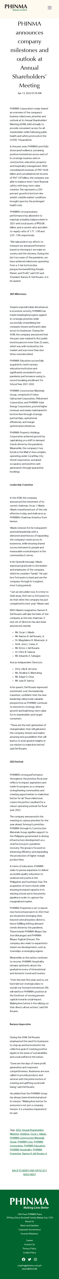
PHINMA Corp (25, 1142)
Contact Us (29, 1244)
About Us (29, 1221)
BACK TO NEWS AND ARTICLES (29, 1170)
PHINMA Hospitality (21, 1150)
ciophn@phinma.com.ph (29, 1265)
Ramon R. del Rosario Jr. (34, 1153)
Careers (29, 1240)
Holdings (25, 1134)
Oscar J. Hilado (38, 1134)
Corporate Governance (30, 1230)
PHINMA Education (34, 1146)
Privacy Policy (29, 1248)
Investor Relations (29, 1234)
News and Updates (29, 1225)
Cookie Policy (29, 1253)
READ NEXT (29, 1174)
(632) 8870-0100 (29, 1269)
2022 (18, 1130)
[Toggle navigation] (49, 7)
